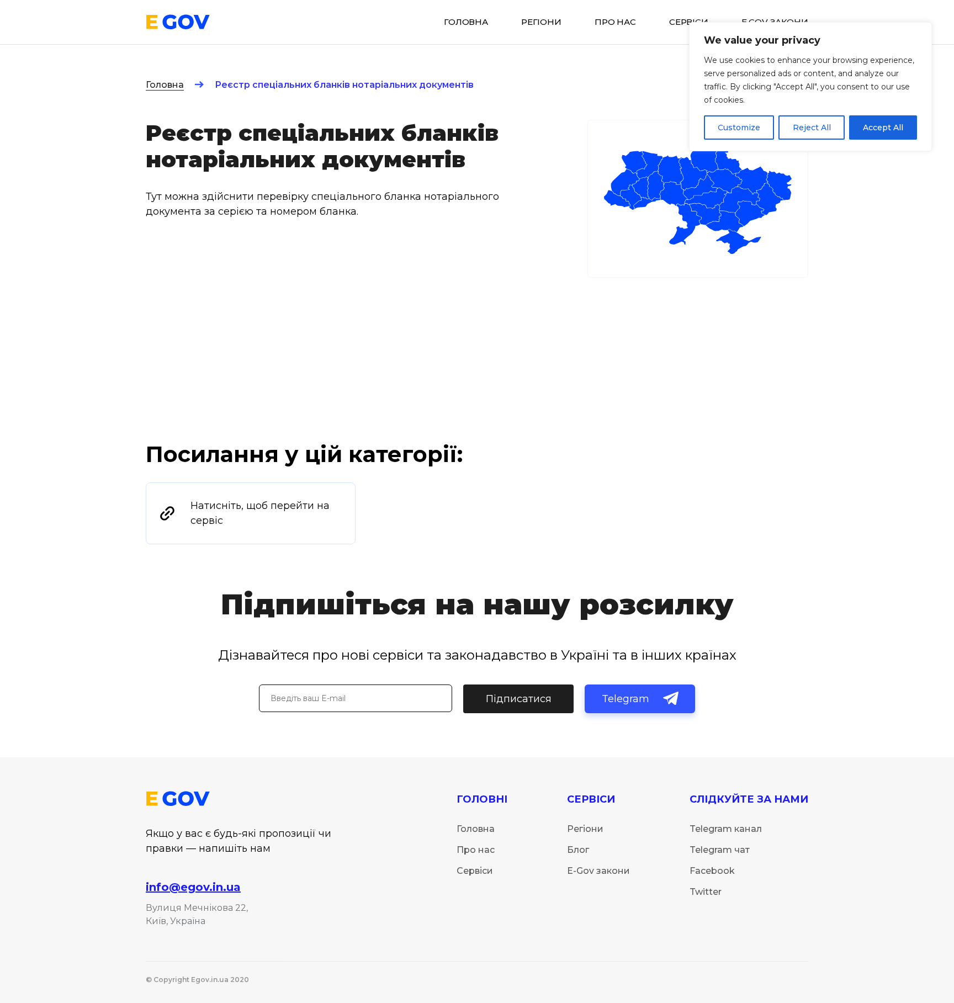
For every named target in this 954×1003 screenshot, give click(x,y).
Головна (165, 84)
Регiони (541, 22)
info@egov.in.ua (193, 887)
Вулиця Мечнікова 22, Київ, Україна (197, 914)
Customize (739, 127)
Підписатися (519, 699)
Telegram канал (726, 829)
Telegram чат (720, 850)
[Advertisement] (477, 357)
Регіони (585, 829)
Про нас (615, 22)
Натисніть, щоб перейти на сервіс (260, 513)
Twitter (706, 892)
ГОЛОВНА (466, 22)
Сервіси (475, 871)
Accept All (883, 127)
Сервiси (688, 22)
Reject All (812, 127)
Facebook (712, 871)
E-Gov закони (598, 871)
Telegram (625, 699)
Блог (578, 850)
